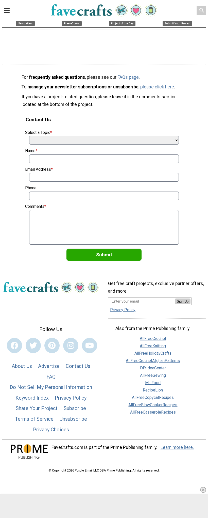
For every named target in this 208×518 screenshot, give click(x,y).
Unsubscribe (73, 419)
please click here (157, 86)
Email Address (39, 169)
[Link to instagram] (70, 345)
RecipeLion (153, 390)
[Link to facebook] (14, 345)
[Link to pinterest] (52, 345)
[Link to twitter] (33, 345)
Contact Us (78, 366)
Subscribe (75, 408)
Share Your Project (37, 408)
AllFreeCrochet (153, 338)
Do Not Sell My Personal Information (51, 387)
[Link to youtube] (89, 345)
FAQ (51, 377)
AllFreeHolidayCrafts (152, 353)
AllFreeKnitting (153, 345)
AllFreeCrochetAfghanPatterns (153, 360)
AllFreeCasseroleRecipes (153, 412)
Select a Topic (38, 132)
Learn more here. (177, 447)
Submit (104, 255)
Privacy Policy (70, 398)
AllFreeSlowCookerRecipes (152, 404)
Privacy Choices (51, 430)
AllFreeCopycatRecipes (153, 397)
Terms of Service (34, 419)
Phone (31, 187)
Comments (35, 206)
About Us (22, 366)
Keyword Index (32, 398)
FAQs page (128, 77)
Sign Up (182, 301)
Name (31, 150)
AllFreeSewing (153, 375)
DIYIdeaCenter (153, 368)
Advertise (49, 366)
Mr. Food (153, 382)
